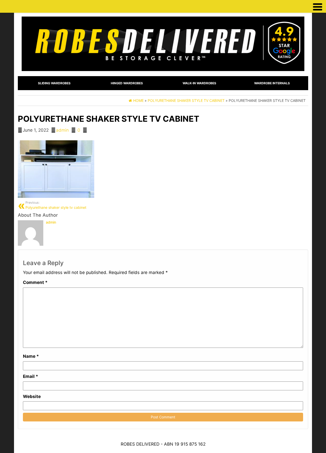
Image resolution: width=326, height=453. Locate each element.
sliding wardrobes (54, 83)
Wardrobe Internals (272, 83)
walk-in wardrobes (199, 83)
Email (30, 376)
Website (32, 396)
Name (31, 356)
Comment (35, 282)
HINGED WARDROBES (127, 83)
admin (62, 130)
